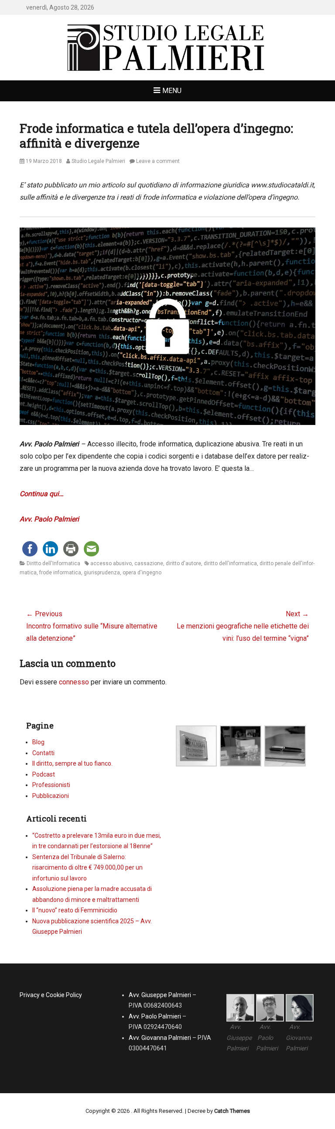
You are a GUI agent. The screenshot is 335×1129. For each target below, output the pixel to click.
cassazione (148, 563)
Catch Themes (232, 1111)
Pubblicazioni (50, 795)
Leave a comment (158, 161)
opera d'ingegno (142, 573)
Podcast (43, 774)
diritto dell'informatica (230, 563)
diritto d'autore (183, 563)
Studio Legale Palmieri (98, 161)
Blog (38, 742)
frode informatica (60, 573)
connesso (74, 682)
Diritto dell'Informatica (53, 563)
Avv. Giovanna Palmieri (160, 1037)
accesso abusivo (111, 563)
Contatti (43, 752)
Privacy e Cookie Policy (51, 994)
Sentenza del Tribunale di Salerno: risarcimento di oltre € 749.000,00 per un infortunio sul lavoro (87, 867)
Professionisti (51, 784)
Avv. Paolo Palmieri (49, 519)
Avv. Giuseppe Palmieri (160, 994)
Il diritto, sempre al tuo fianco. (72, 763)
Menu (171, 90)
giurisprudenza (102, 573)
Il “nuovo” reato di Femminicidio (74, 910)
